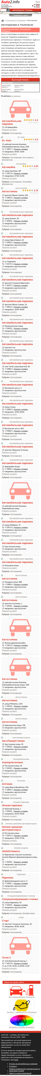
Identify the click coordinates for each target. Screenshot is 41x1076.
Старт (5, 920)
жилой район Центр (19, 90)
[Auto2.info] (10, 2)
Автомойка (8, 167)
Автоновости (18, 10)
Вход (38, 2)
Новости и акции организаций (20, 1073)
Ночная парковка (12, 805)
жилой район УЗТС (19, 86)
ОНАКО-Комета (11, 851)
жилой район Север (6, 90)
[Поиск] (8, 10)
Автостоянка (9, 191)
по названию (16, 96)
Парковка (7, 877)
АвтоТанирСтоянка (13, 741)
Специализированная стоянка (20, 899)
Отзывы (28, 10)
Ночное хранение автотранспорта (12, 828)
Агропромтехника (12, 762)
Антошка (7, 784)
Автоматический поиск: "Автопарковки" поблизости (16, 30)
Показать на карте (9, 130)
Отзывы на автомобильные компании (23, 1064)
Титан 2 (6, 957)
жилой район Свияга (6, 86)
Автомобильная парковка (11, 122)
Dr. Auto (6, 140)
